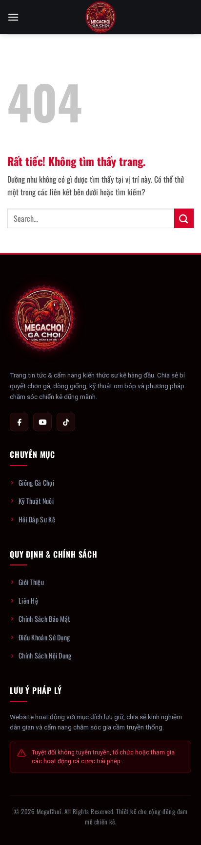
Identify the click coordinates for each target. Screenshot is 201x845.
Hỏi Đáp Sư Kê (37, 519)
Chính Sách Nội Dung (45, 655)
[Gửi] (184, 218)
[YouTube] (42, 422)
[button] (13, 17)
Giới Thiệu (31, 582)
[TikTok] (66, 422)
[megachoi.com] (100, 17)
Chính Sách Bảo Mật (44, 618)
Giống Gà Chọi (36, 482)
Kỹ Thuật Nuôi (36, 500)
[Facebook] (19, 422)
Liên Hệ (28, 600)
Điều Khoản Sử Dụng (44, 637)
